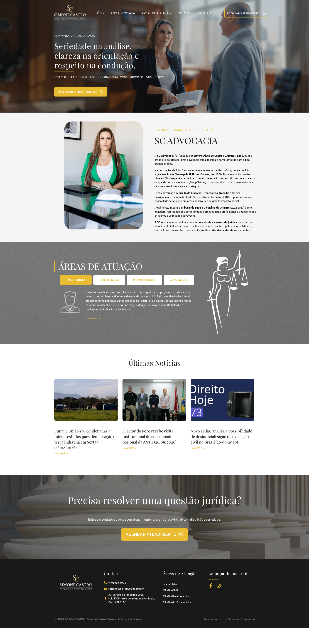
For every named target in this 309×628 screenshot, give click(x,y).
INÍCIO (99, 13)
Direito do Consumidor (177, 602)
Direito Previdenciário (176, 596)
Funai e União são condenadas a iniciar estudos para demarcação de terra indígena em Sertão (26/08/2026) (85, 439)
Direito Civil (170, 590)
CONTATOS (206, 13)
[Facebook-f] (211, 585)
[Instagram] (218, 585)
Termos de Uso (213, 619)
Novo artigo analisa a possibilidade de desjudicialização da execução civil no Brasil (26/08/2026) (221, 436)
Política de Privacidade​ (240, 619)
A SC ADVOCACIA (123, 13)
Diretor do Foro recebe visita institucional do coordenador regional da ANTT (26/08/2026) (149, 436)
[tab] (76, 280)
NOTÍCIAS (184, 13)
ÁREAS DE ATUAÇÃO (156, 13)
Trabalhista (170, 584)
